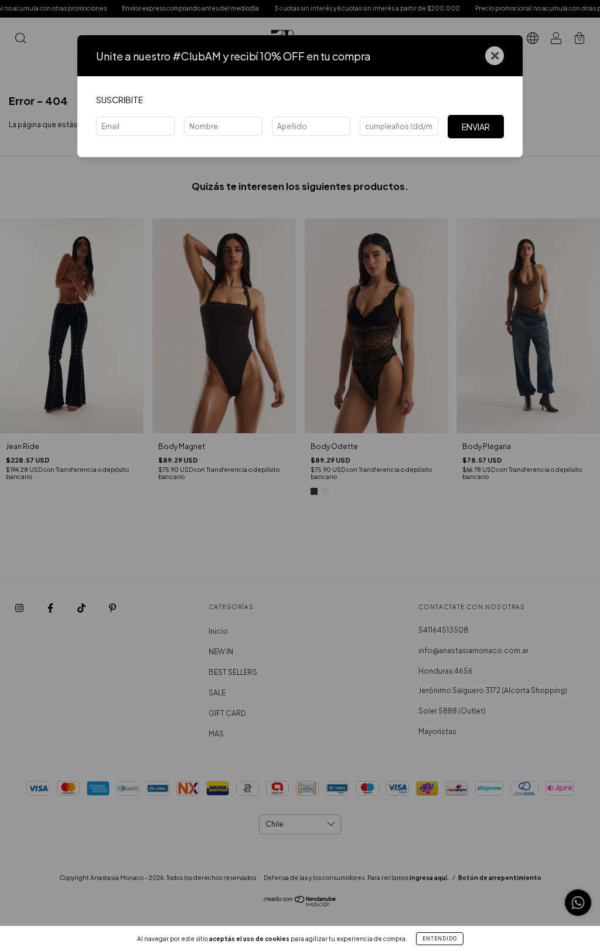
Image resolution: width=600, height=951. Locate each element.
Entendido (439, 939)
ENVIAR (476, 126)
